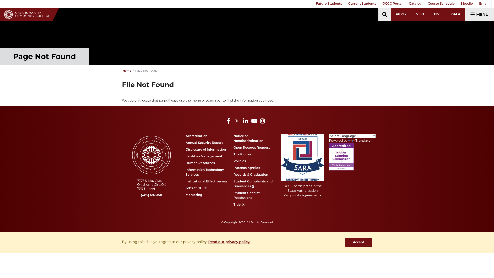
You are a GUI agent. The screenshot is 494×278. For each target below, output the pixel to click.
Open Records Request (251, 147)
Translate (362, 140)
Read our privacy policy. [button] (229, 242)
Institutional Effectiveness (206, 181)
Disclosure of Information (206, 149)
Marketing (194, 195)
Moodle (467, 3)
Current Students (362, 3)
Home (127, 71)
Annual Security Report (204, 143)
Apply (401, 14)
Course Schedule (441, 3)
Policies (239, 161)
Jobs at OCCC (196, 188)
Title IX (238, 204)
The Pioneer (243, 154)
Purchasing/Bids (246, 168)
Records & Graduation (250, 174)
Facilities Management (204, 156)
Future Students (329, 3)
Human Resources (200, 163)
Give (438, 14)
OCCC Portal (392, 3)
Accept (358, 242)
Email (483, 3)
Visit (420, 14)
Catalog (415, 3)
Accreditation (196, 136)
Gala (455, 14)
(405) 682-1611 (151, 195)
